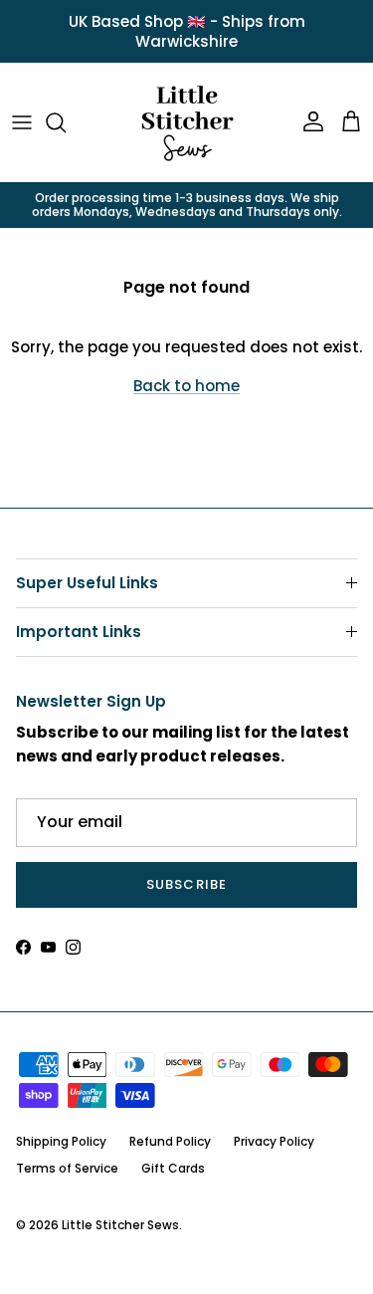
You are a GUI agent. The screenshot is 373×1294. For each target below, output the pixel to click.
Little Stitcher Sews (120, 1224)
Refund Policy (170, 1141)
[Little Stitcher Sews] (187, 122)
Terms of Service (67, 1168)
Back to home (186, 385)
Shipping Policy (61, 1141)
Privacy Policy (274, 1141)
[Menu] (22, 122)
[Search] (66, 122)
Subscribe (186, 884)
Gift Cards (173, 1168)
